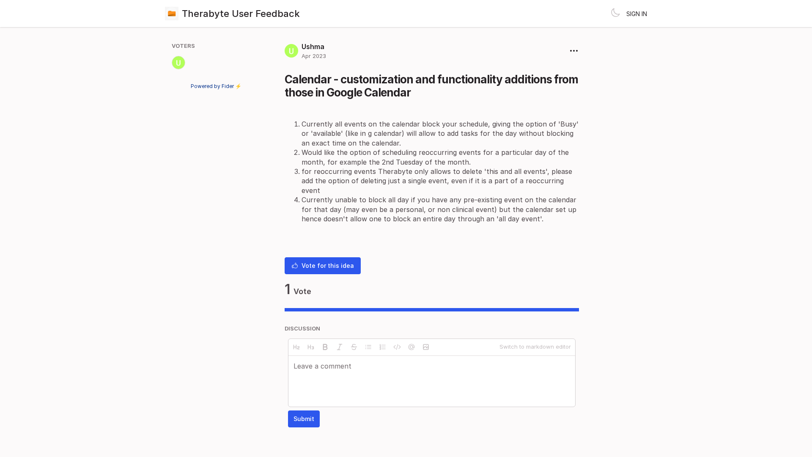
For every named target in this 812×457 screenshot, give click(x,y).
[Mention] (411, 347)
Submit (304, 418)
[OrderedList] (382, 347)
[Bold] (325, 347)
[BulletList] (368, 347)
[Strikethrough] (354, 347)
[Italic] (339, 347)
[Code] (397, 347)
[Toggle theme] (615, 13)
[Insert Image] (426, 347)
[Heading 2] (296, 347)
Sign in (636, 13)
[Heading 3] (310, 347)
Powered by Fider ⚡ (216, 86)
